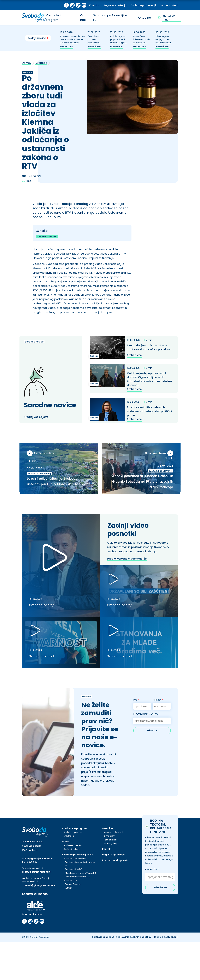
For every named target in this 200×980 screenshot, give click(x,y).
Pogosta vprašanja (115, 5)
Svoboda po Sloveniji (143, 5)
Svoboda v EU (71, 880)
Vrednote (69, 835)
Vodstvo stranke (73, 845)
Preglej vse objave (36, 417)
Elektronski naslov (145, 714)
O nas (65, 841)
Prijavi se (152, 730)
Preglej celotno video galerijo (127, 558)
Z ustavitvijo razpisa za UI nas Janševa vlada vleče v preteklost (72, 39)
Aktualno (144, 18)
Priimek (158, 699)
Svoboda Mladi (169, 5)
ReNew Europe (73, 884)
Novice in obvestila (114, 832)
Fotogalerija (110, 839)
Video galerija (111, 843)
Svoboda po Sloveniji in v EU (78, 854)
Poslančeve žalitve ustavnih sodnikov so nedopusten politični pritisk (141, 43)
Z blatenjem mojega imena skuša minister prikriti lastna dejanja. (163, 43)
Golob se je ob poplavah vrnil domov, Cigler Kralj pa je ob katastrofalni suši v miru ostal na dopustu (149, 379)
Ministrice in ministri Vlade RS (80, 872)
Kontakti (94, 5)
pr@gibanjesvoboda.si (37, 871)
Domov (26, 63)
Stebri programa (73, 832)
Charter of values (32, 914)
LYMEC (68, 887)
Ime (136, 699)
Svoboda (41, 63)
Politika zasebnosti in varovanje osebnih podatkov (121, 937)
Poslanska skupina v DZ (77, 876)
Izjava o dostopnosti (166, 937)
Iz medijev (109, 835)
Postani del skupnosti (115, 860)
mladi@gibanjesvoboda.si (39, 885)
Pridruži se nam (168, 17)
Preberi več (66, 46)
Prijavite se (160, 887)
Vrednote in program (74, 828)
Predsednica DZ (73, 869)
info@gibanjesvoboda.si (38, 858)
